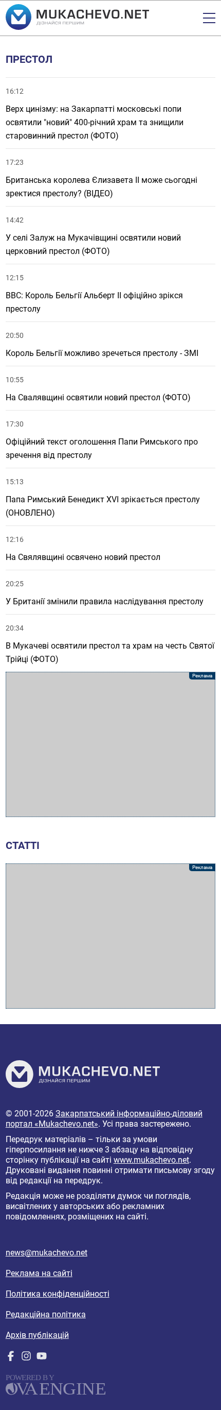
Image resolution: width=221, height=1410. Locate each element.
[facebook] (11, 1358)
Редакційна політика (46, 1314)
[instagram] (26, 1358)
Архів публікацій (37, 1335)
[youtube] (41, 1358)
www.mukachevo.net (151, 1160)
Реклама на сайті (39, 1273)
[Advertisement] (110, 744)
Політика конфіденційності (57, 1294)
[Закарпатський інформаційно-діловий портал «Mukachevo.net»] (77, 18)
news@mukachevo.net (46, 1253)
